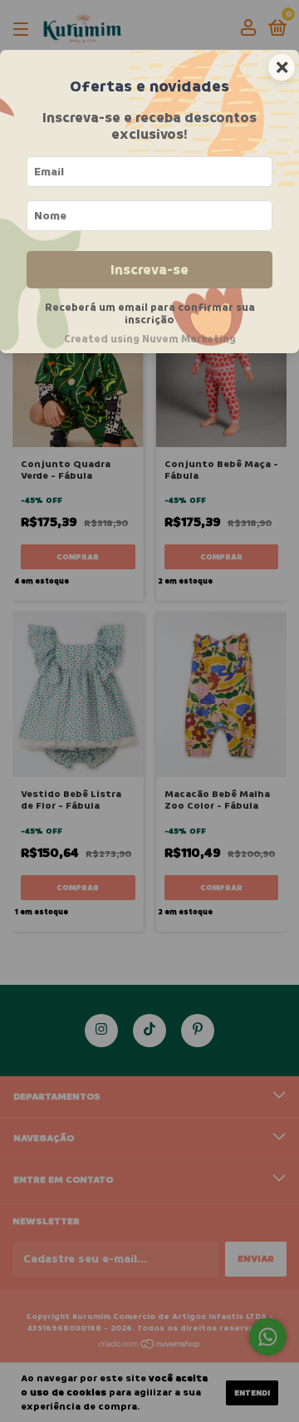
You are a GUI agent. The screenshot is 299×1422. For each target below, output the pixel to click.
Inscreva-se (149, 269)
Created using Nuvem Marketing (150, 339)
